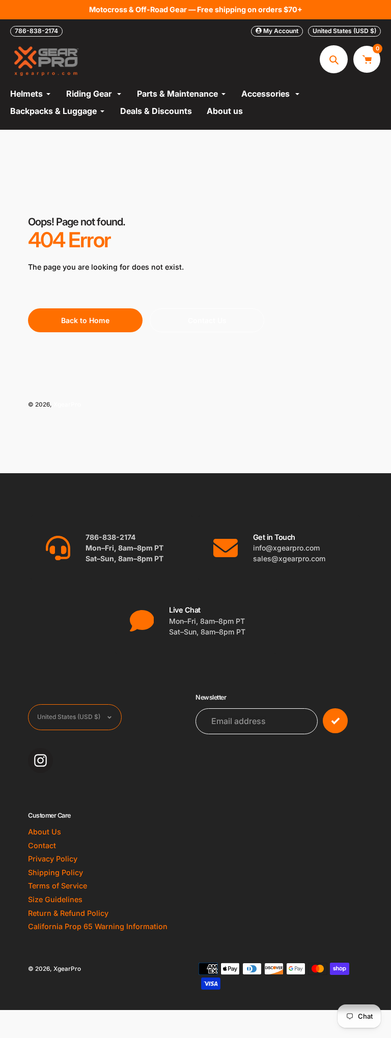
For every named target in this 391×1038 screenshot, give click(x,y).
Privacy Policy (52, 858)
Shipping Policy (55, 872)
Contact (42, 845)
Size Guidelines (55, 899)
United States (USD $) (344, 31)
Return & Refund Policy (68, 913)
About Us (44, 831)
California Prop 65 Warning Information (97, 926)
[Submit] (335, 720)
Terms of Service (57, 885)
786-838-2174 (36, 31)
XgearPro (67, 404)
